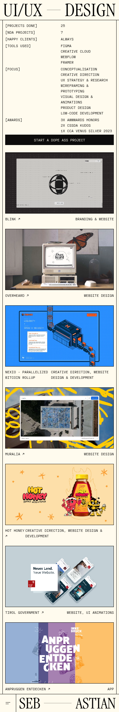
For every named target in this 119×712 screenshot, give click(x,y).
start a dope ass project (59, 140)
